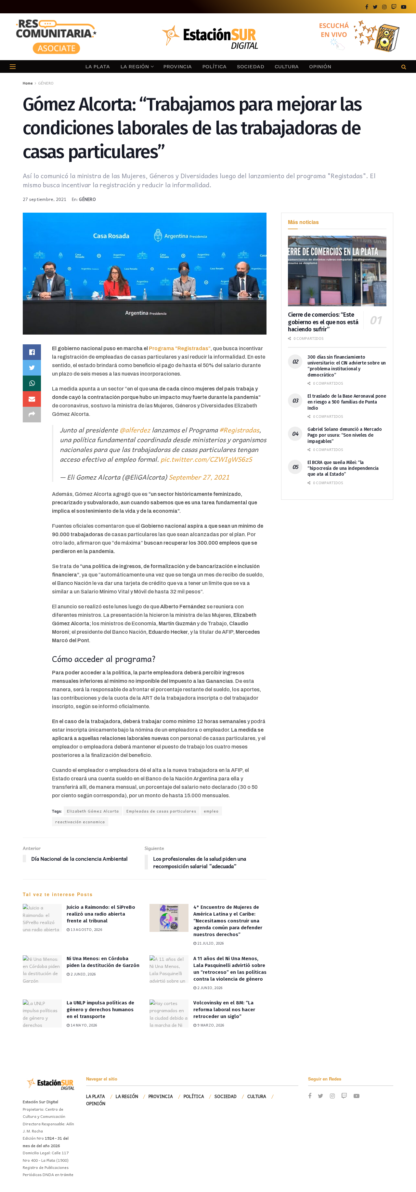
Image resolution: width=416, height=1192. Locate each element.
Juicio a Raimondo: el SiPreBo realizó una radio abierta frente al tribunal (101, 914)
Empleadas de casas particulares (161, 811)
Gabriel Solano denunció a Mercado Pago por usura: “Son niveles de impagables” (344, 435)
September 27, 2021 (199, 477)
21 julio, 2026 (210, 943)
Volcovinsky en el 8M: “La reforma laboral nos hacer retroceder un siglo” (224, 1009)
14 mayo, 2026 (83, 1025)
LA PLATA (97, 66)
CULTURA (287, 66)
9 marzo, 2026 (210, 1025)
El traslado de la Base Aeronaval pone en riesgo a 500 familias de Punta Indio (346, 402)
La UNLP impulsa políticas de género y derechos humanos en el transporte (100, 1009)
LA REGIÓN (134, 66)
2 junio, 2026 (83, 974)
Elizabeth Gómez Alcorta (93, 811)
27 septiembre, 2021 (45, 199)
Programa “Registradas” (179, 348)
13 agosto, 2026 (86, 929)
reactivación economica (80, 821)
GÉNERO (46, 83)
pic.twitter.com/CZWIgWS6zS (206, 459)
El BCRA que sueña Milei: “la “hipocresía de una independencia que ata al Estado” (343, 468)
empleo (211, 811)
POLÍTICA (214, 66)
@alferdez (135, 430)
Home (28, 83)
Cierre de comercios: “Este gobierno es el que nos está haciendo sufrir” (323, 322)
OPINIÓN (320, 66)
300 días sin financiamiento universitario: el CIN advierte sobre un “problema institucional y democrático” (346, 366)
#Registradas (239, 430)
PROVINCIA (177, 66)
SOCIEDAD (250, 66)
